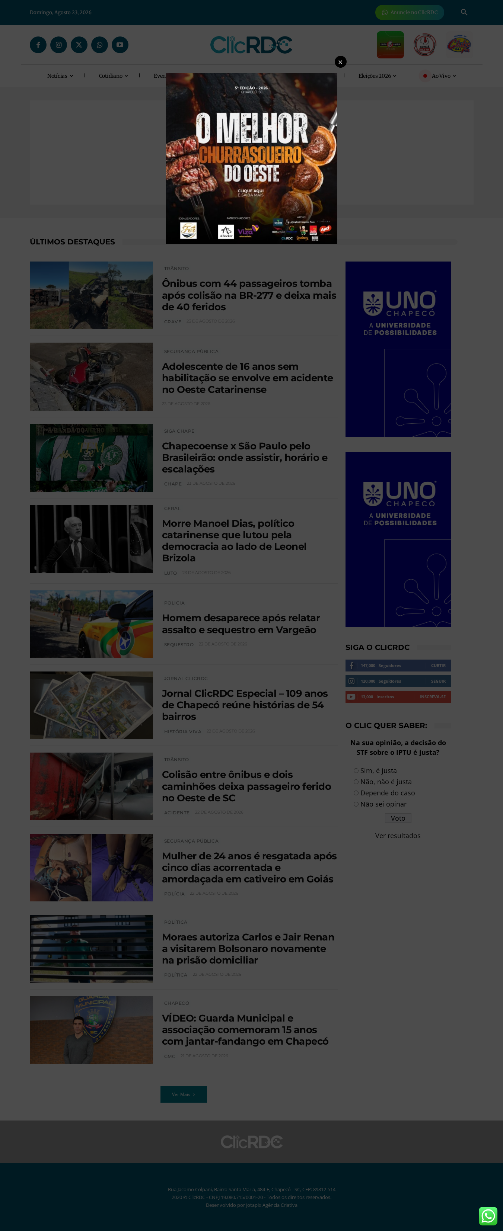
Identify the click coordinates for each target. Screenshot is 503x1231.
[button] (341, 62)
